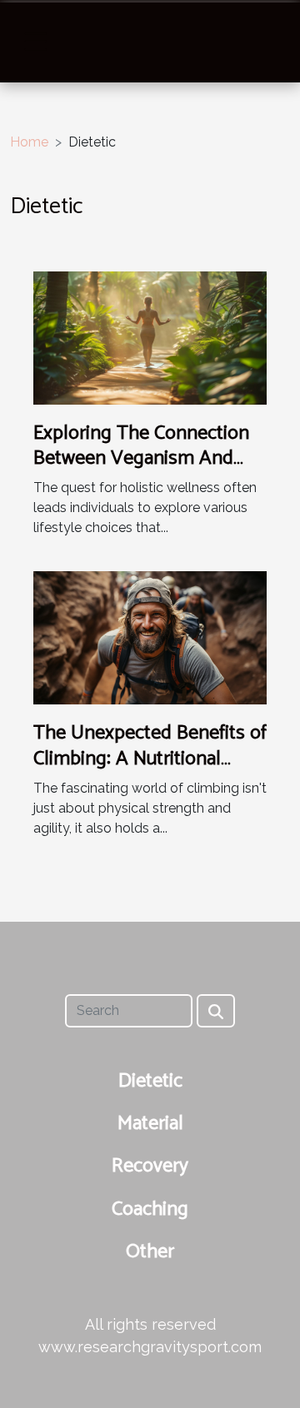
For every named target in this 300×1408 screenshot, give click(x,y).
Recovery (150, 1166)
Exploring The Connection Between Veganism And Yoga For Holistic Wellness (145, 458)
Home (29, 142)
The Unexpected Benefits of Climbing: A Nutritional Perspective (150, 758)
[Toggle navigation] (35, 42)
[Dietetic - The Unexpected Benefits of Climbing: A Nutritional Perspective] (150, 637)
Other (150, 1252)
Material (150, 1123)
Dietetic (150, 1081)
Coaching (150, 1209)
